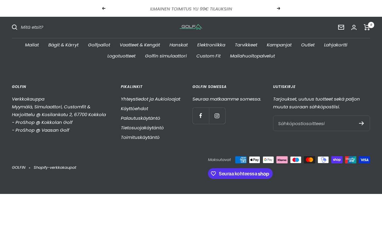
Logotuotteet (121, 56)
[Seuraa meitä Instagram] (217, 115)
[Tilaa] (361, 123)
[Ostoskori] (367, 27)
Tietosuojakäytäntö (142, 127)
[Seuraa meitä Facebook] (200, 115)
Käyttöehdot (134, 108)
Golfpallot (99, 44)
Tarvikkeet (246, 44)
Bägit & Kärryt (63, 44)
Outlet (308, 44)
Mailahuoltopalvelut (252, 56)
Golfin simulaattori (166, 56)
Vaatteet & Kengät (140, 44)
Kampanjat (279, 44)
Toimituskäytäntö (140, 137)
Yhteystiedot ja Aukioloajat (150, 99)
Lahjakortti (335, 44)
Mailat (32, 44)
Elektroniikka (211, 44)
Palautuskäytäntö (140, 118)
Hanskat (179, 44)
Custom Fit (208, 56)
